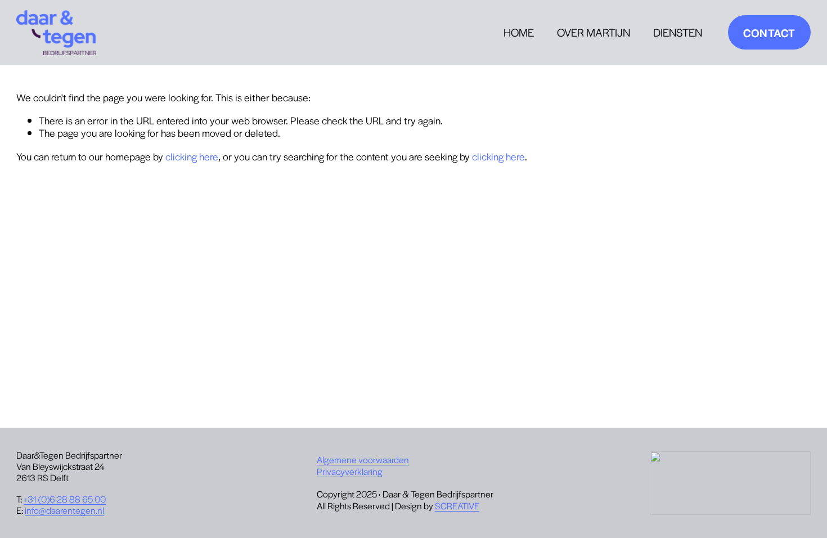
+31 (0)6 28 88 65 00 (65, 499)
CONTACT (769, 33)
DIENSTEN (677, 32)
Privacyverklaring (350, 471)
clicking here (191, 156)
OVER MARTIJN (593, 32)
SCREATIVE (457, 506)
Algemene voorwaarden (363, 459)
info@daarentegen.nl (64, 510)
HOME (519, 32)
